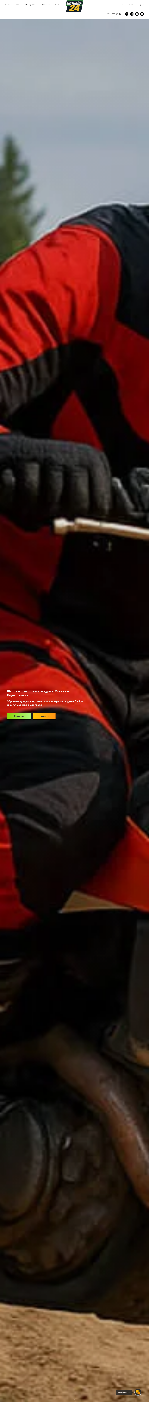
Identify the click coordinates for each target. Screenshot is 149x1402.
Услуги (7, 5)
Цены (131, 5)
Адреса (141, 5)
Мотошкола (46, 5)
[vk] (132, 14)
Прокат (17, 5)
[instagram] (137, 14)
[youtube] (142, 14)
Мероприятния (31, 5)
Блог (122, 5)
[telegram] (126, 14)
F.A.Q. (57, 5)
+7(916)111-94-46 (113, 14)
